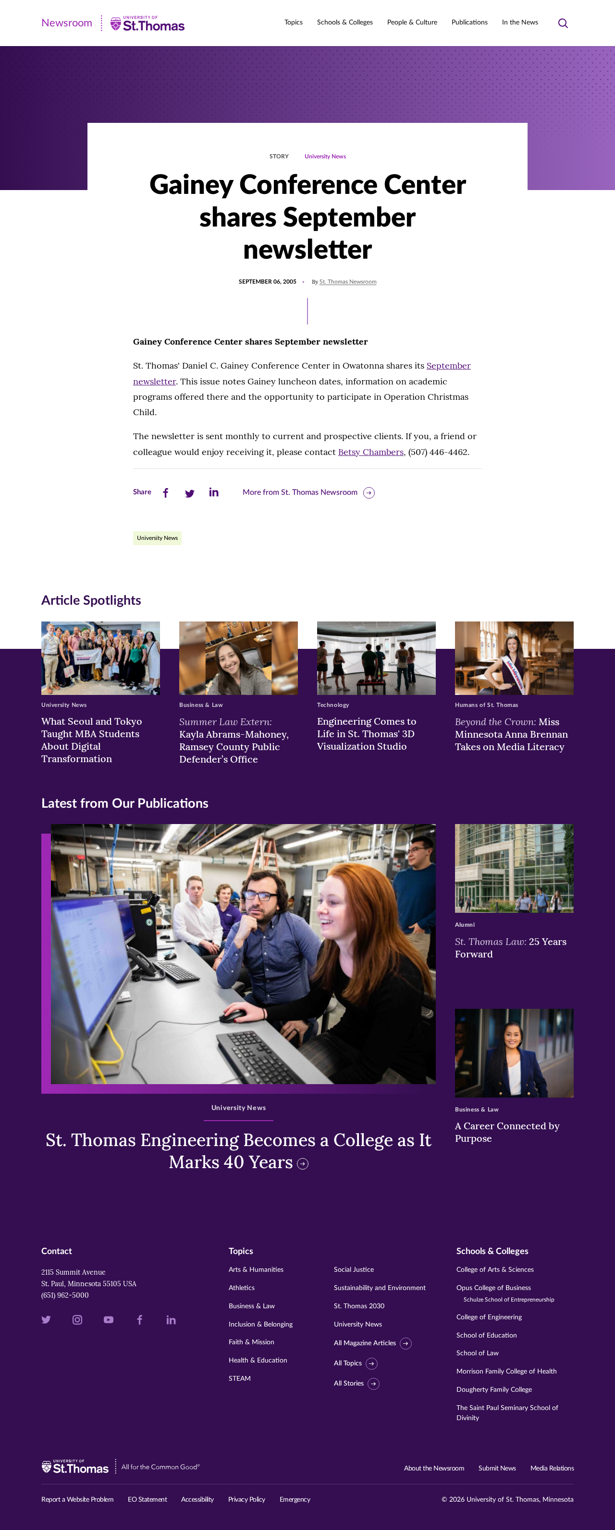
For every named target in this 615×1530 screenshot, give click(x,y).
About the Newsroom (434, 1468)
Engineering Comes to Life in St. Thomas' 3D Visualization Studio (367, 733)
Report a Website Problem (77, 1499)
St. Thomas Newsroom (348, 282)
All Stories (349, 1383)
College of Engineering (489, 1317)
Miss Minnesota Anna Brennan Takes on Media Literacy (511, 734)
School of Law (477, 1353)
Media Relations (552, 1468)
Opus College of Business (505, 1294)
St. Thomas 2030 (359, 1306)
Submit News (497, 1468)
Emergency (295, 1499)
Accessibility (197, 1499)
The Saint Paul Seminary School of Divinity (507, 1413)
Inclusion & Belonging (261, 1324)
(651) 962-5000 (65, 1295)
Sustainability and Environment (380, 1288)
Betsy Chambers (371, 451)
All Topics (348, 1363)
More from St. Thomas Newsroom (300, 492)
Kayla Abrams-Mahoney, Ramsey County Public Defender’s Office (234, 740)
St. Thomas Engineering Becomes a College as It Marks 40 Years (238, 1151)
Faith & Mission (251, 1342)
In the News (520, 22)
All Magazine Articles (365, 1343)
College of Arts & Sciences (495, 1270)
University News (325, 156)
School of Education (486, 1335)
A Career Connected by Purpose (507, 1132)
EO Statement (147, 1499)
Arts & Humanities (256, 1270)
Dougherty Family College (494, 1390)
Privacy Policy (246, 1499)
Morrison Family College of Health (506, 1371)
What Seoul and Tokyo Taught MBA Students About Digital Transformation (91, 740)
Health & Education (258, 1360)
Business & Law (252, 1306)
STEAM (240, 1378)
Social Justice (354, 1270)
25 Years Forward (510, 947)
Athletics (242, 1288)
